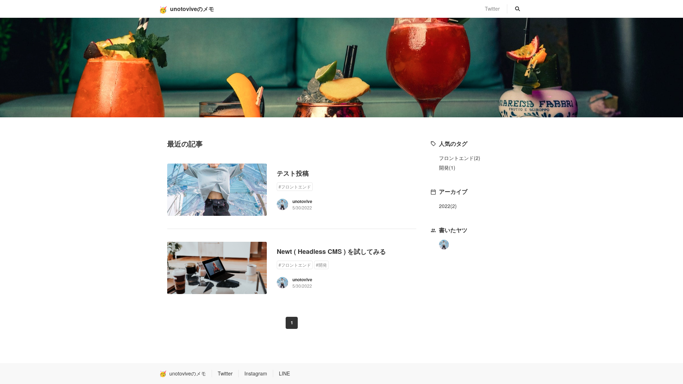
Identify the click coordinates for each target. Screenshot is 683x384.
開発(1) (447, 167)
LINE (284, 373)
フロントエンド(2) (459, 157)
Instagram (255, 373)
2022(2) (448, 205)
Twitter (492, 8)
